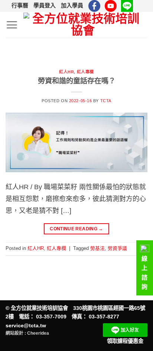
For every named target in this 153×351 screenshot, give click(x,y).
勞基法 (97, 248)
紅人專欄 (85, 72)
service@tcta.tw (26, 325)
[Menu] (12, 25)
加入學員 (72, 5)
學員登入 (44, 5)
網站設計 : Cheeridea (27, 333)
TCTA (105, 100)
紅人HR (66, 72)
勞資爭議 (117, 248)
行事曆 (20, 5)
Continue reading (76, 228)
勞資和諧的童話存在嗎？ (76, 81)
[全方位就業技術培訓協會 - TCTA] (82, 25)
